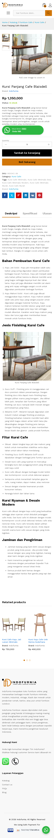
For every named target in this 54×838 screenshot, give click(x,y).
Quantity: (5, 140)
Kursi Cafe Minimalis (17, 180)
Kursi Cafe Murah (17, 186)
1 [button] (24, 660)
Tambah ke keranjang (27, 152)
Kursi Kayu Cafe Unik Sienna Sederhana (38, 640)
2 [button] (27, 660)
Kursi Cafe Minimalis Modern (15, 183)
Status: (5, 103)
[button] (10, 635)
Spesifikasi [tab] (30, 213)
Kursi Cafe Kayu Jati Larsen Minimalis (11, 640)
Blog (4, 792)
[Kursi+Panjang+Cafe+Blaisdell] (12, 195)
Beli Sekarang (27, 162)
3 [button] (29, 660)
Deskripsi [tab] (11, 213)
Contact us (7, 784)
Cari (48, 13)
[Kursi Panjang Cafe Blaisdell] (5, 195)
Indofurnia (13, 91)
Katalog (5, 780)
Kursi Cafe (16, 176)
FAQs (4, 788)
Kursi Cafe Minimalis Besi (39, 180)
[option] (14, 634)
